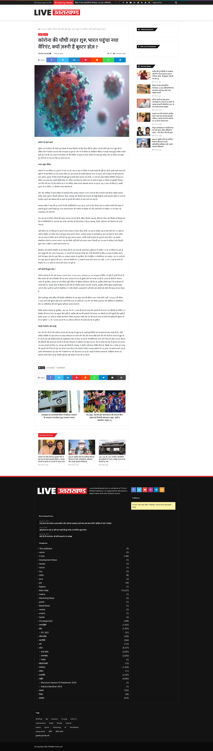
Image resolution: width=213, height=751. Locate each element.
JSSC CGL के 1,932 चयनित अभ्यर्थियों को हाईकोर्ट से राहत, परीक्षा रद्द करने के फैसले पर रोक (112, 459)
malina (42, 594)
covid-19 (73, 719)
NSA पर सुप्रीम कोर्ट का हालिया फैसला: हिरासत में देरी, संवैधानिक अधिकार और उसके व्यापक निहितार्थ (82, 459)
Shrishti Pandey (43, 53)
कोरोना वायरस (59, 731)
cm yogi (64, 719)
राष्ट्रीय (49, 29)
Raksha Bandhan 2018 (51, 686)
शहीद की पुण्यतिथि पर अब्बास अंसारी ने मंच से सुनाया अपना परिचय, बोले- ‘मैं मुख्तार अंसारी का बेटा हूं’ (162, 75)
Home (43, 29)
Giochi (42, 567)
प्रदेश (41, 648)
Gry (40, 571)
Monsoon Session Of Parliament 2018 (58, 682)
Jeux (41, 579)
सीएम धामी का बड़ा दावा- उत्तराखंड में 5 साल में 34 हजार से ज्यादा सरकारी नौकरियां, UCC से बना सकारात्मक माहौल (163, 103)
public (42, 602)
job (40, 583)
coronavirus (50, 368)
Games (42, 563)
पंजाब (43, 659)
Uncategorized (45, 621)
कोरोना (50, 731)
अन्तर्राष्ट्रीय (42, 625)
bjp (47, 719)
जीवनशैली (42, 636)
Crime (41, 556)
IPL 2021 (45, 632)
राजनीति (42, 675)
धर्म (40, 644)
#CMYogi (39, 719)
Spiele (42, 617)
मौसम (41, 671)
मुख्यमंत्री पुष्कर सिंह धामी (42, 736)
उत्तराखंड (44, 655)
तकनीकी (42, 640)
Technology (57, 727)
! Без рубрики (45, 548)
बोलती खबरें (43, 663)
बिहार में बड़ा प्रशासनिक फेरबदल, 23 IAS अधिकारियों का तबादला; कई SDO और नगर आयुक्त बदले (163, 89)
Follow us (136, 497)
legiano (42, 586)
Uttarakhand (74, 727)
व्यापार (41, 690)
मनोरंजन (42, 667)
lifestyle (59, 723)
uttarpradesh (40, 731)
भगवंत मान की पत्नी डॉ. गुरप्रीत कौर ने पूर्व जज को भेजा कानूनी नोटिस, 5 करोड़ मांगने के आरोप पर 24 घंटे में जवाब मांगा (51, 459)
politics (38, 727)
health (51, 723)
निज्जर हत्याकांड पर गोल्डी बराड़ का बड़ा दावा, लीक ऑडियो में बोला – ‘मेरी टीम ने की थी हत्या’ (162, 130)
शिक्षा (41, 694)
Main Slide (43, 590)
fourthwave (61, 368)
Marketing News (46, 598)
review (42, 609)
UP (65, 727)
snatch (42, 613)
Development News (48, 560)
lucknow (68, 723)
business (54, 719)
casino (42, 552)
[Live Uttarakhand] (57, 12)
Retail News (44, 605)
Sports (46, 727)
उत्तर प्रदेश (44, 651)
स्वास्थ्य (45, 34)
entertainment (41, 723)
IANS (41, 575)
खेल (40, 628)
